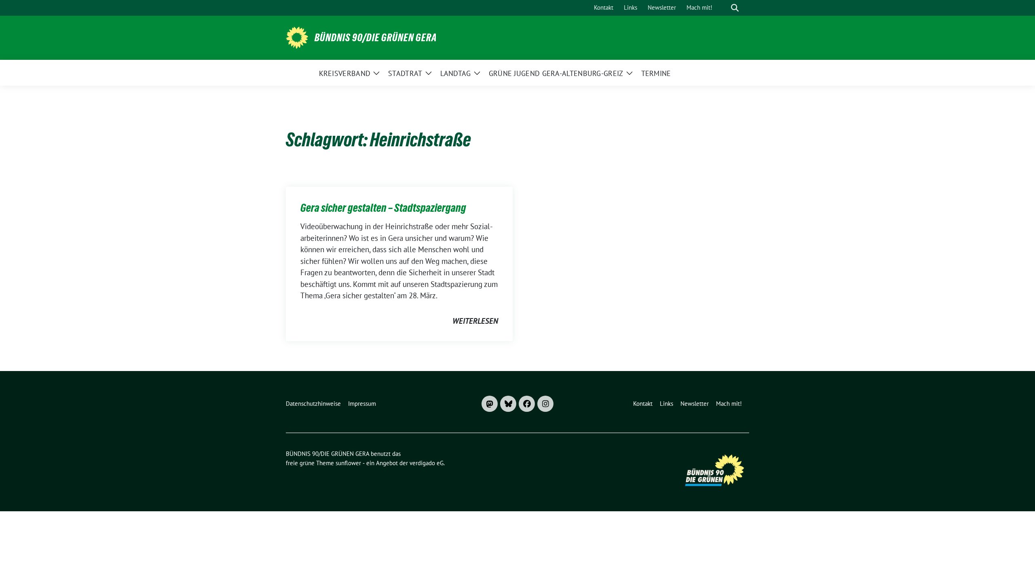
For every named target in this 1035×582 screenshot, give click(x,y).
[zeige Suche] (735, 8)
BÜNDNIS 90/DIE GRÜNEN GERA (376, 38)
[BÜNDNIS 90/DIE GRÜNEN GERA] (297, 37)
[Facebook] (527, 404)
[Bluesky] (508, 404)
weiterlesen (475, 321)
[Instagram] (545, 404)
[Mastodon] (490, 404)
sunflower (348, 463)
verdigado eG (427, 463)
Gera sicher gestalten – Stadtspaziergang (383, 207)
